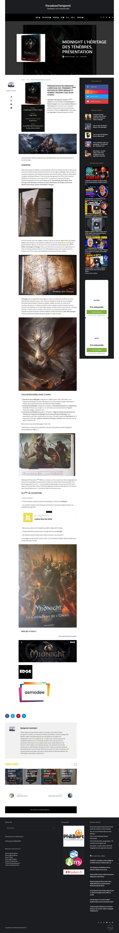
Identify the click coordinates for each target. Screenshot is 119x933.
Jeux (77, 56)
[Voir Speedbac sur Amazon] (97, 289)
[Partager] (11, 97)
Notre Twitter (9, 857)
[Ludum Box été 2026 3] (28, 517)
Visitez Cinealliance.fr (11, 861)
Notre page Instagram (11, 855)
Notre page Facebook (11, 853)
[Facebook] (101, 17)
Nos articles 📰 (46, 17)
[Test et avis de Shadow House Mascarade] (32, 777)
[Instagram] (106, 17)
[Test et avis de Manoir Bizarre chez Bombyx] (14, 777)
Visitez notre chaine (91, 273)
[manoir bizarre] (88, 126)
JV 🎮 (67, 17)
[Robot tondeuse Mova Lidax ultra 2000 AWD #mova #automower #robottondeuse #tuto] (96, 224)
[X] (103, 17)
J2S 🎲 (62, 17)
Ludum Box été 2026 (43, 519)
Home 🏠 (38, 17)
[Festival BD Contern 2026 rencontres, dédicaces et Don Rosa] (96, 207)
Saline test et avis (22, 795)
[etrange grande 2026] (88, 117)
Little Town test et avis (55, 795)
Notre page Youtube (11, 859)
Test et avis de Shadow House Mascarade (100, 135)
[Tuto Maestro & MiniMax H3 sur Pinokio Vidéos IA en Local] (96, 191)
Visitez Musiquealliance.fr (12, 863)
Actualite (40, 515)
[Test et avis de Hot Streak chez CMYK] (50, 777)
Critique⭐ (56, 17)
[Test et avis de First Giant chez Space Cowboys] (68, 777)
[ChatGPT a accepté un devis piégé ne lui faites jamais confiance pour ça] (96, 173)
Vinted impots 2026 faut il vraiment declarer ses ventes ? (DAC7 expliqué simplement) (101, 909)
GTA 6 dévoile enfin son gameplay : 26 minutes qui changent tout (100, 144)
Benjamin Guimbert (70, 56)
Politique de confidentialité (13, 841)
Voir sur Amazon (97, 312)
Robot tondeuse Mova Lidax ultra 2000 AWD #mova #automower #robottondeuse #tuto (100, 883)
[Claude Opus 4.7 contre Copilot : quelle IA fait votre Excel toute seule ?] (96, 260)
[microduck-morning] (88, 154)
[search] (54, 828)
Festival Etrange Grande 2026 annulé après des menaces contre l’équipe (99, 117)
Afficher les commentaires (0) (40, 809)
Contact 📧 (80, 17)
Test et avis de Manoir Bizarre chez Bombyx (100, 126)
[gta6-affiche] (88, 144)
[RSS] (109, 922)
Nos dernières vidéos (98, 856)
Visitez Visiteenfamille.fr (12, 865)
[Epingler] (11, 104)
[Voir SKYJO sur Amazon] (97, 327)
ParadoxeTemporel (58, 5)
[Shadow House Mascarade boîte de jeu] (88, 135)
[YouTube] (109, 17)
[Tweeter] (11, 100)
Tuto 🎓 (73, 17)
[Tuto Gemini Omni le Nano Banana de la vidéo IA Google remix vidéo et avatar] (96, 242)
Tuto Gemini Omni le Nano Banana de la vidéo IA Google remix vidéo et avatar (102, 893)
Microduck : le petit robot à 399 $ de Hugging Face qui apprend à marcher (99, 153)
